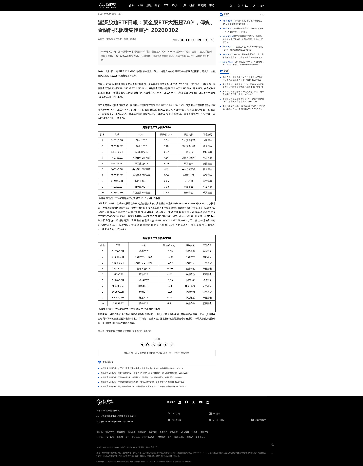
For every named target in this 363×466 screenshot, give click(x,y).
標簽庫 (194, 431)
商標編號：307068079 (182, 461)
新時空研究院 (110, 13)
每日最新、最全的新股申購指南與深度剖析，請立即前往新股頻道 (157, 352)
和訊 (170, 437)
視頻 (192, 5)
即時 (140, 5)
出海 (183, 5)
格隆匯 (120, 437)
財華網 (190, 437)
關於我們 (110, 431)
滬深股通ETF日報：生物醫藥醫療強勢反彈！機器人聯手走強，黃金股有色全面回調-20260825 (142, 382)
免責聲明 (121, 431)
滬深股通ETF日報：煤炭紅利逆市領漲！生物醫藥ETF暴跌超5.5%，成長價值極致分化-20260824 (144, 386)
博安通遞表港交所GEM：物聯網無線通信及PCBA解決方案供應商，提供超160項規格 (243, 39)
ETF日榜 (127, 331)
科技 (174, 5)
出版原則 (142, 431)
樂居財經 (161, 437)
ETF (166, 5)
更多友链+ (200, 437)
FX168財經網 (148, 437)
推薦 (131, 5)
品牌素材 (153, 431)
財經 (149, 5)
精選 (226, 70)
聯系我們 (163, 431)
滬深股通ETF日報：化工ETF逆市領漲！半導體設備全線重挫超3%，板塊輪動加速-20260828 (142, 368)
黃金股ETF (137, 331)
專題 (211, 5)
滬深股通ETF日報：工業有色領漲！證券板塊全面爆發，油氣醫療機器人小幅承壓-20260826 (141, 377)
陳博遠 (133, 39)
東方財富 (110, 437)
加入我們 (185, 431)
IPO (127, 437)
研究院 (202, 5)
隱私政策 (132, 431)
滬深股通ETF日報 (114, 331)
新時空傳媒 (179, 437)
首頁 (100, 13)
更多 (261, 14)
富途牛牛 (136, 437)
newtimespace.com (111, 447)
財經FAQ (204, 431)
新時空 (109, 461)
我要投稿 (174, 431)
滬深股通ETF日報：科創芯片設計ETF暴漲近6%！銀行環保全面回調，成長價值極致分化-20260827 (145, 373)
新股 (157, 5)
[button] (272, 445)
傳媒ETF (147, 331)
